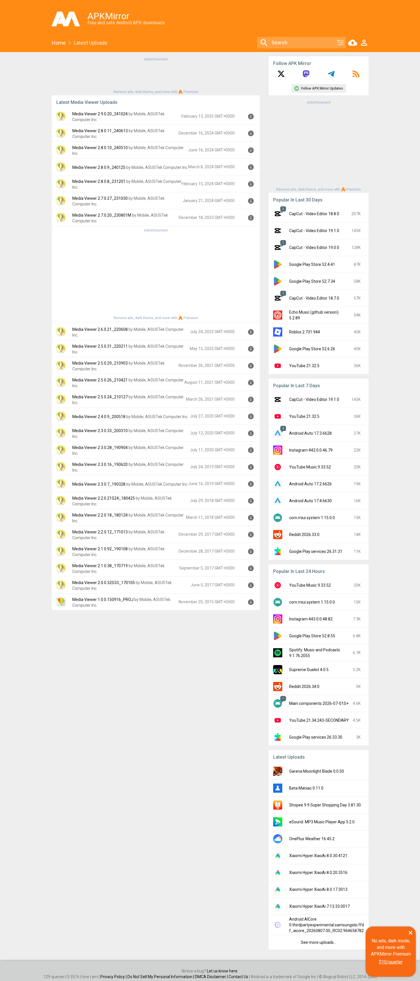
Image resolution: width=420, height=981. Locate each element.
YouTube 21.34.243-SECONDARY (319, 720)
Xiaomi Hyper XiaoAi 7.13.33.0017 (319, 906)
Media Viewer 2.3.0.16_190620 (100, 464)
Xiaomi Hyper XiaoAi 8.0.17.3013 (318, 889)
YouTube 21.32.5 (304, 365)
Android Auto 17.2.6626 (310, 484)
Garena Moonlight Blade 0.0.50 (316, 771)
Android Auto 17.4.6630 (310, 501)
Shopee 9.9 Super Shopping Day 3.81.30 (325, 805)
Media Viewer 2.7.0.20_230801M (101, 215)
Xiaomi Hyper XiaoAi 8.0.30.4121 (318, 855)
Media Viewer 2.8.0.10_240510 (100, 147)
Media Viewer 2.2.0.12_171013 (100, 532)
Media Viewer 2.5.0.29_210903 (100, 363)
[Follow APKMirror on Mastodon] (306, 76)
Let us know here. (222, 971)
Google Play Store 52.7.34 (312, 281)
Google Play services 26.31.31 (315, 551)
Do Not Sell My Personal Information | (161, 976)
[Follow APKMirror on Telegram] (331, 76)
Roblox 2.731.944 (304, 332)
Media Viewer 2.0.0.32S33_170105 (103, 582)
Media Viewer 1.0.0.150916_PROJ (102, 599)
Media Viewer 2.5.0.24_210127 (100, 397)
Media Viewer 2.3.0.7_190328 (98, 484)
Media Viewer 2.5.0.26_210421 (100, 380)
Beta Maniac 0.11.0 (306, 788)
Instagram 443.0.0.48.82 (311, 619)
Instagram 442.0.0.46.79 (311, 450)
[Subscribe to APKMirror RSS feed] (356, 76)
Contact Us (238, 976)
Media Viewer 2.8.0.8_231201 (98, 181)
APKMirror (108, 16)
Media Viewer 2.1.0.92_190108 (100, 549)
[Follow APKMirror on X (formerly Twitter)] (281, 76)
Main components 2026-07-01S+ (319, 703)
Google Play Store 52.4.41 (312, 264)
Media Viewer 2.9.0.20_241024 (100, 114)
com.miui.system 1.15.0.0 (312, 517)
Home (59, 43)
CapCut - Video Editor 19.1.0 (314, 230)
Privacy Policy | (113, 976)
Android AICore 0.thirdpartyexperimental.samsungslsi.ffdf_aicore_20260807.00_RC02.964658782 (326, 925)
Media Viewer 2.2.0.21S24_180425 (103, 498)
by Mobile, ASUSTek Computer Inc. (157, 167)
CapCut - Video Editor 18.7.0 (314, 298)
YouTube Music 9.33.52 (310, 467)
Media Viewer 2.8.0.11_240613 (100, 130)
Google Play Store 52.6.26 (312, 349)
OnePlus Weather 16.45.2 (312, 838)
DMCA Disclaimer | (212, 976)
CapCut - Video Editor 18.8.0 (314, 213)
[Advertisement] (156, 75)
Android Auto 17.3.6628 (310, 433)
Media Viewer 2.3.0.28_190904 (100, 447)
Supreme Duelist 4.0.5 (309, 669)
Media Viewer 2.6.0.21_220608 (100, 329)
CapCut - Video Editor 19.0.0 (314, 247)
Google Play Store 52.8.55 (312, 636)
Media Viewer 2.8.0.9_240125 (98, 167)
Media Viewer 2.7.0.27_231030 (100, 198)
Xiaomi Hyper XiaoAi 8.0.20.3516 (318, 872)
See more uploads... (318, 942)
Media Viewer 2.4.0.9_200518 (98, 416)
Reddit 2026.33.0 (304, 534)
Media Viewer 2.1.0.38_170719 (100, 565)
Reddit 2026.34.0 (304, 686)
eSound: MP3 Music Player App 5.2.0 (322, 822)
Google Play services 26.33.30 (315, 737)
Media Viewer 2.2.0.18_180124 (100, 515)
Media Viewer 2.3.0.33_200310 (100, 430)
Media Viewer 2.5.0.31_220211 (100, 346)
